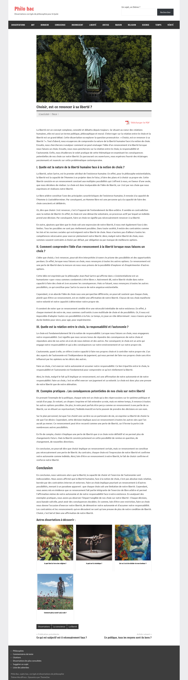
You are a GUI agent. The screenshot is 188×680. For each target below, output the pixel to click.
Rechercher (165, 12)
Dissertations (18, 24)
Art (33, 24)
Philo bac (24, 8)
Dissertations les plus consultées (27, 660)
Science (145, 24)
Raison (118, 24)
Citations (17, 657)
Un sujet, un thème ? (130, 7)
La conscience (59, 626)
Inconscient (77, 24)
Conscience (60, 24)
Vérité (171, 24)
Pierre (54, 114)
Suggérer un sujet (20, 664)
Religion (132, 24)
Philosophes (18, 651)
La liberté (73, 626)
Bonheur (45, 24)
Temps (158, 24)
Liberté (92, 24)
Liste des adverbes (21, 667)
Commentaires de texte (23, 654)
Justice (105, 24)
